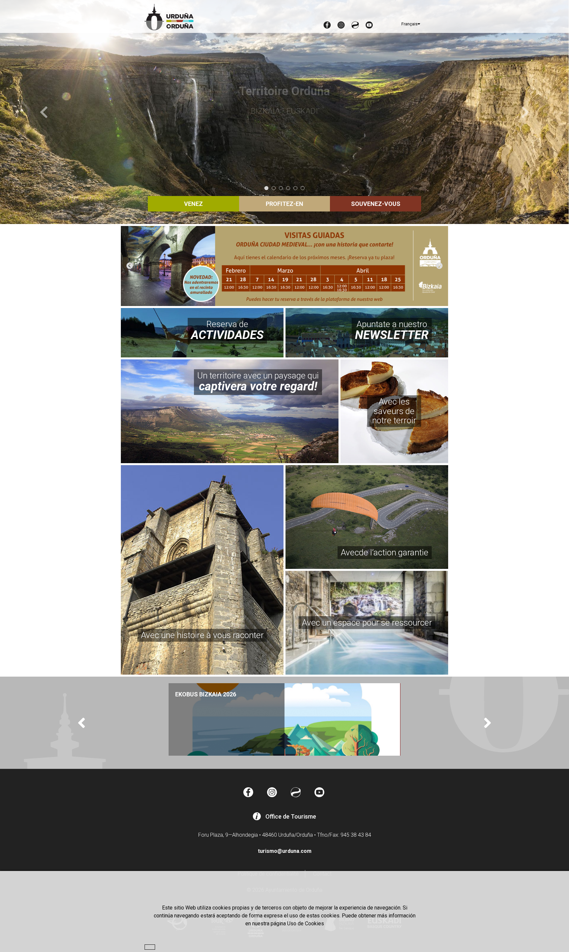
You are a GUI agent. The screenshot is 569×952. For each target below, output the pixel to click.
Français (409, 23)
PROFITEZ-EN (284, 203)
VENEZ (193, 203)
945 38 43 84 (355, 835)
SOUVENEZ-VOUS (375, 203)
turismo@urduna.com (285, 851)
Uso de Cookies (305, 923)
